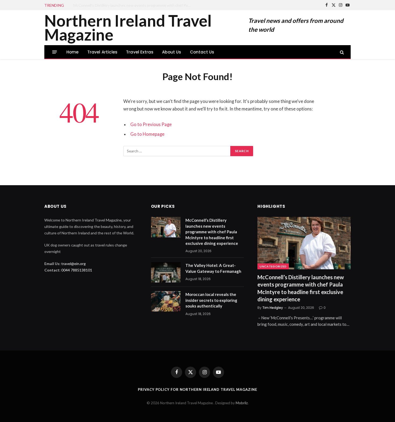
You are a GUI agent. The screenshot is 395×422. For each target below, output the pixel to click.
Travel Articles (102, 52)
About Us (171, 52)
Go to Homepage (147, 134)
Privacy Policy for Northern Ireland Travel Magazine (197, 389)
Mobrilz (242, 403)
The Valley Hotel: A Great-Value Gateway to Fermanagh (120, 5)
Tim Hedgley (272, 307)
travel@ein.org (73, 263)
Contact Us (202, 52)
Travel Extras (139, 52)
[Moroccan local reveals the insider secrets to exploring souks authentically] (166, 301)
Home (72, 52)
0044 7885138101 (76, 270)
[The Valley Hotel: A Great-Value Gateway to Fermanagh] (166, 272)
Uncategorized (273, 266)
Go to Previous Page (151, 124)
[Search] (341, 52)
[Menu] (54, 52)
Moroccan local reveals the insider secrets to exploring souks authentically (211, 300)
